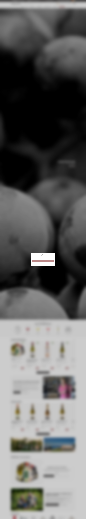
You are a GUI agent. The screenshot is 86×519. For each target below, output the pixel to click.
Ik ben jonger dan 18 (43, 263)
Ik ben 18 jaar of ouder (43, 260)
